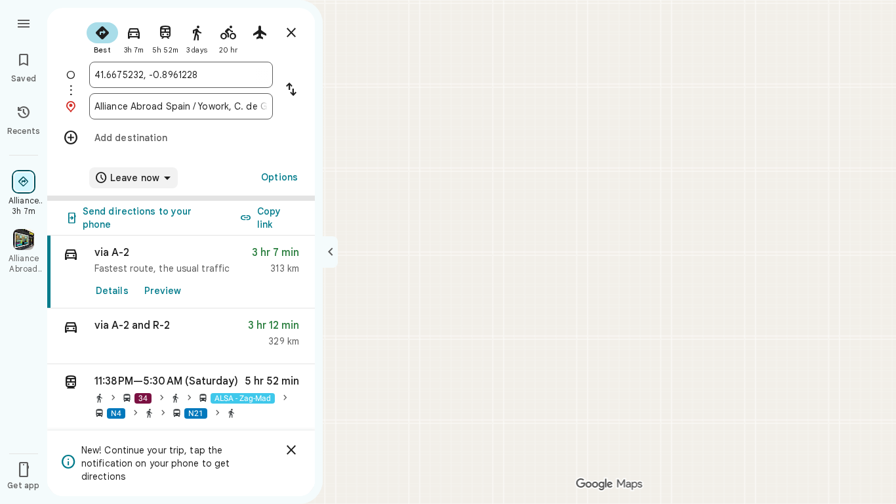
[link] (181, 272)
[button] (181, 336)
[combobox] (181, 75)
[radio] (102, 37)
